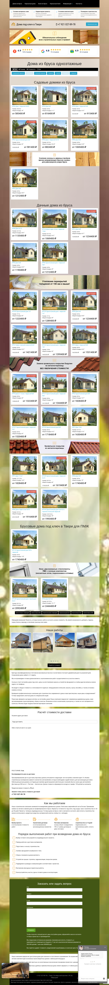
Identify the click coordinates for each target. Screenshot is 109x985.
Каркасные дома (30, 3)
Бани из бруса (42, 3)
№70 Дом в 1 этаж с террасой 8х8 (23, 394)
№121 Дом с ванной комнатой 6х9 (23, 345)
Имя (28, 887)
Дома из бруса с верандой (22, 612)
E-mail (28, 900)
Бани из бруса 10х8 (88, 612)
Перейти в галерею (54, 665)
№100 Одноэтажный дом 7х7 (21, 311)
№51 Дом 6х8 (76, 229)
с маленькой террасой (18, 73)
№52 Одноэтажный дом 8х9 (81, 394)
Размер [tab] (22, 69)
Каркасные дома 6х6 (65, 612)
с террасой (73, 73)
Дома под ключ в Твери (28, 24)
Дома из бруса (17, 3)
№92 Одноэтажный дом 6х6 (21, 140)
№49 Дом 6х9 (76, 311)
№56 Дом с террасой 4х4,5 (20, 106)
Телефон (29, 894)
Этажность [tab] (31, 69)
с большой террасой (40, 73)
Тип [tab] (15, 69)
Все (39, 69)
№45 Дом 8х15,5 (47, 599)
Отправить (31, 930)
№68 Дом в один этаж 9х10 (21, 509)
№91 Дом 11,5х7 (17, 476)
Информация (67, 3)
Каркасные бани (55, 3)
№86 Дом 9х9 (76, 476)
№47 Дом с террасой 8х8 (80, 345)
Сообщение (30, 907)
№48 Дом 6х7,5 (17, 228)
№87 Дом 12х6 (77, 427)
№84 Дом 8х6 (76, 140)
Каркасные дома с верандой (50, 612)
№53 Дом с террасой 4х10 (50, 140)
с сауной (58, 73)
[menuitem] (17, 3)
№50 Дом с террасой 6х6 (80, 106)
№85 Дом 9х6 (16, 188)
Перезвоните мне (92, 24)
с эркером (50, 73)
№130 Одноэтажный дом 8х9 (51, 427)
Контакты (79, 3)
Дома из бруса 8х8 (36, 612)
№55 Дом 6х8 (16, 263)
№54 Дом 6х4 (46, 106)
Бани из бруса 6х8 (76, 612)
